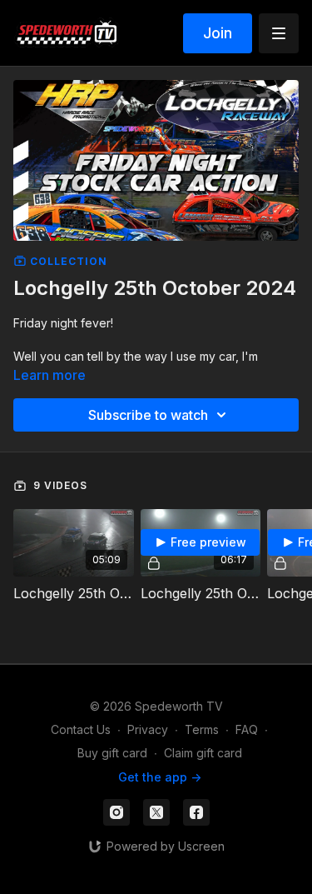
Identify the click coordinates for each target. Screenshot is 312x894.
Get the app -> (159, 777)
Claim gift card (203, 753)
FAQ (246, 729)
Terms (202, 729)
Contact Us (81, 729)
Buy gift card (112, 753)
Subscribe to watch (148, 415)
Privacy (147, 729)
